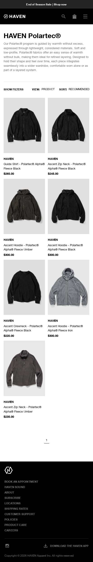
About (9, 492)
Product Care (16, 525)
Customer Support (20, 514)
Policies (11, 519)
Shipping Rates (16, 508)
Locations (13, 503)
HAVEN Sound (15, 487)
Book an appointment (21, 481)
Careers (11, 530)
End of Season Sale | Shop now (46, 4)
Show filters (13, 89)
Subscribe (13, 498)
